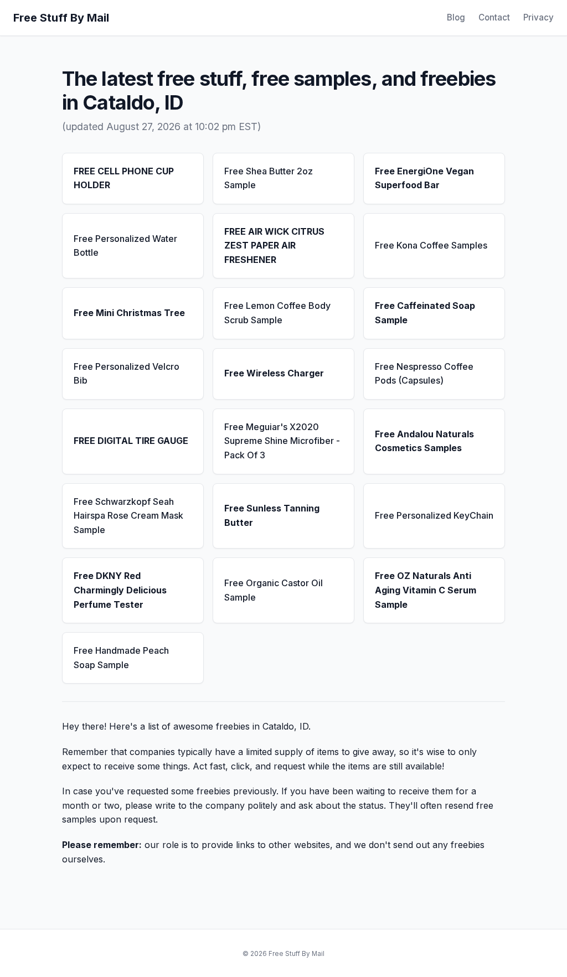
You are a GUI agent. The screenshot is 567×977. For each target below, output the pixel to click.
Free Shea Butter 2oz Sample (268, 178)
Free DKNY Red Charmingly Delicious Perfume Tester (120, 589)
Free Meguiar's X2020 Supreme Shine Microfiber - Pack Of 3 (282, 441)
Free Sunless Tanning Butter (271, 515)
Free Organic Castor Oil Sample (273, 590)
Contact (494, 17)
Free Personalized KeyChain (434, 515)
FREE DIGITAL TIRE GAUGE (131, 440)
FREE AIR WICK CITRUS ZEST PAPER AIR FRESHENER (274, 245)
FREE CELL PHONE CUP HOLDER (124, 178)
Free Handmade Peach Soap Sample (121, 657)
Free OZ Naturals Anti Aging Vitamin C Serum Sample (425, 589)
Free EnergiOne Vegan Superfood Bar (424, 178)
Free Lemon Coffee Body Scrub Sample (277, 312)
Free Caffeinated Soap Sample (425, 312)
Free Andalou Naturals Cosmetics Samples (424, 441)
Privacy (538, 17)
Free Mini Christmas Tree (129, 312)
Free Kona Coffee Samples (431, 245)
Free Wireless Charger (274, 373)
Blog (456, 17)
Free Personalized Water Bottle (125, 246)
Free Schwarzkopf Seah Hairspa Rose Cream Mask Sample (128, 515)
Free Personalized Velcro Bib (126, 373)
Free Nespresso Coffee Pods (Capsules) (424, 373)
